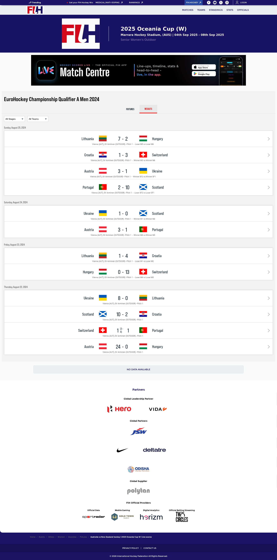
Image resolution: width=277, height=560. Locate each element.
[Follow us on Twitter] (221, 2)
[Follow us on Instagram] (227, 2)
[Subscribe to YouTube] (215, 2)
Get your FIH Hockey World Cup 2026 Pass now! (89, 3)
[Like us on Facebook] (208, 2)
